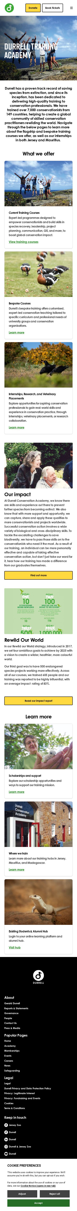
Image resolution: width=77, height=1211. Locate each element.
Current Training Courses (24, 213)
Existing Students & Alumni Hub (28, 931)
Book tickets (52, 7)
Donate (33, 7)
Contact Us (10, 1023)
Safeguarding (12, 1070)
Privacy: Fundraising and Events (22, 1098)
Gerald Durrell (12, 1003)
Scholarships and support (25, 775)
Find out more (38, 575)
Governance (11, 1013)
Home (7, 1040)
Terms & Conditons (14, 1108)
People (8, 1018)
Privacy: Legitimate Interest (19, 1093)
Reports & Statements (16, 1008)
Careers (8, 1060)
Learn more (16, 332)
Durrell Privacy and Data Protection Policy (27, 1088)
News (7, 1065)
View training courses (23, 242)
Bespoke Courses (19, 303)
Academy (10, 1045)
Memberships (12, 1050)
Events (7, 1055)
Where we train (18, 853)
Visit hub (15, 947)
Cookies (8, 1103)
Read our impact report (38, 700)
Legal (7, 1083)
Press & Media (12, 1028)
